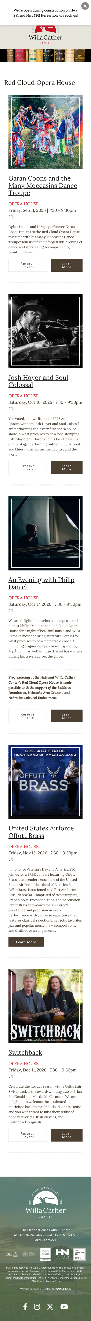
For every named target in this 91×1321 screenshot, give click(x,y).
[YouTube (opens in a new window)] (64, 1307)
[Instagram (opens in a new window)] (37, 1307)
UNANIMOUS (63, 1288)
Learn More (67, 265)
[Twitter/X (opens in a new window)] (50, 1307)
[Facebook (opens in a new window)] (25, 1307)
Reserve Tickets (27, 265)
